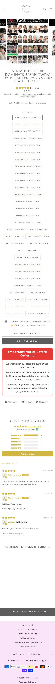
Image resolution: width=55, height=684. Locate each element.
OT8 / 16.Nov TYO (38, 306)
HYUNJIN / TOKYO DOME (27, 222)
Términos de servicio (27, 646)
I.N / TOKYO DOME (38, 299)
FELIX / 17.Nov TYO (27, 250)
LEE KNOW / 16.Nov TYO (27, 152)
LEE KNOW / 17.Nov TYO (27, 159)
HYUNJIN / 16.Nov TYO (27, 208)
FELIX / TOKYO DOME (27, 257)
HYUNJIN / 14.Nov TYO (27, 201)
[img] (8, 470)
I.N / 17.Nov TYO (15, 299)
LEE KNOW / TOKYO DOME (27, 166)
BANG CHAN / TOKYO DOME (27, 138)
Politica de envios (27, 638)
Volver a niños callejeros (29, 612)
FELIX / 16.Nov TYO (39, 243)
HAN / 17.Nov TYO (15, 236)
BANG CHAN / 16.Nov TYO (27, 124)
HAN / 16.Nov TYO (39, 229)
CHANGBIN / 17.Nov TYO (27, 187)
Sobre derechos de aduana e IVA (27, 642)
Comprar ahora (27, 341)
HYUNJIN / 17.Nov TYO (27, 215)
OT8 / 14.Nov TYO (16, 306)
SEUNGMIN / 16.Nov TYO (27, 271)
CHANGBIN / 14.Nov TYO (27, 173)
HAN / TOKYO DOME (38, 236)
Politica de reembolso (27, 633)
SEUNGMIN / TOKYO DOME (27, 285)
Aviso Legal (27, 625)
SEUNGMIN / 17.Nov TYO (27, 278)
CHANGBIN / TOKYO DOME (27, 194)
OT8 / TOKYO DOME (38, 313)
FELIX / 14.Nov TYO (15, 243)
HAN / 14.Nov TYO (16, 229)
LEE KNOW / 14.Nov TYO (27, 145)
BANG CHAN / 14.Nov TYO (27, 117)
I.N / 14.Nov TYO (17, 292)
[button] (23, 87)
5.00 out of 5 (34, 426)
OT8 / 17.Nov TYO (15, 313)
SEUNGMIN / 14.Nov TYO (27, 264)
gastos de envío (29, 94)
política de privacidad (27, 629)
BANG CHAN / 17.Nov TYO (27, 131)
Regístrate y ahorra (27, 654)
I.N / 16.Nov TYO (38, 292)
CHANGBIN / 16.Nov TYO (27, 180)
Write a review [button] (27, 454)
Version (27, 112)
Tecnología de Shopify (27, 682)
